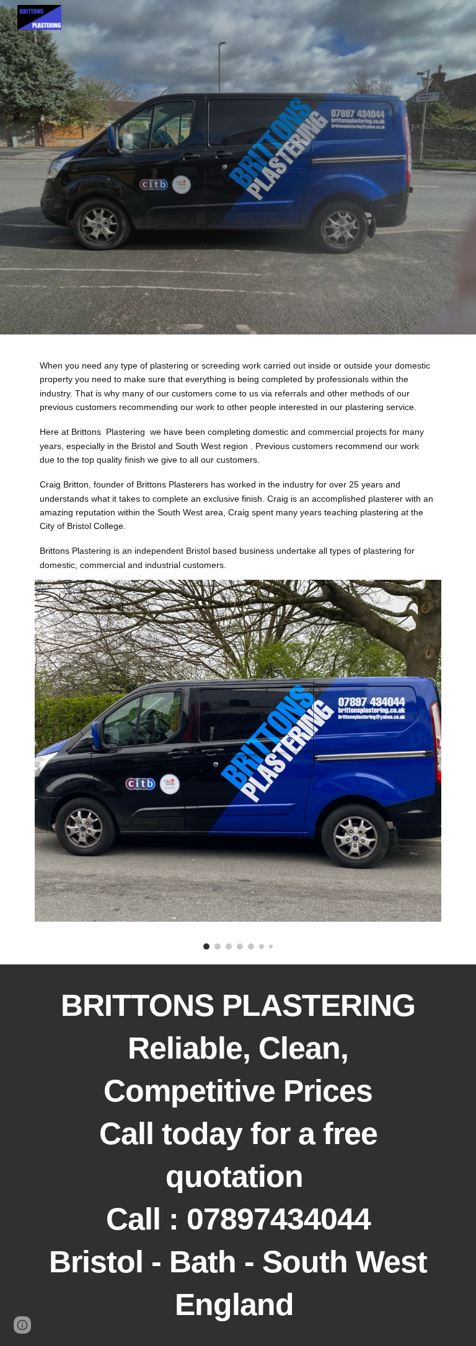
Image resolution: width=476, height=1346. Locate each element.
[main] (238, 464)
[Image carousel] (238, 765)
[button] (22, 1325)
